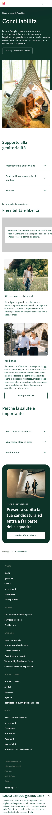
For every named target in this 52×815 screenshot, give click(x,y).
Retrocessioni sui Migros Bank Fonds (21, 702)
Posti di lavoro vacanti (14, 656)
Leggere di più (26, 812)
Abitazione (9, 733)
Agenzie (8, 697)
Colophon (8, 771)
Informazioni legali (12, 766)
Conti (7, 573)
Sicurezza (8, 692)
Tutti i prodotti (11, 599)
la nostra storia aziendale (16, 645)
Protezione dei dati (12, 761)
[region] (26, 804)
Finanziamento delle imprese (18, 614)
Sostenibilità (10, 744)
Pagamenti (9, 739)
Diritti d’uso (9, 776)
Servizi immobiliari (13, 619)
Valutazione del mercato (15, 717)
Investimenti (10, 589)
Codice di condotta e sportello (18, 666)
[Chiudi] (49, 796)
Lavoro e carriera (12, 650)
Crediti (7, 583)
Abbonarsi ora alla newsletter (18, 749)
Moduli (7, 686)
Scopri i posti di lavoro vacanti (17, 51)
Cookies (7, 781)
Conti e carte (10, 625)
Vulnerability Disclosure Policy (18, 661)
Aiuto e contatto (12, 681)
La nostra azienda (12, 640)
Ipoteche (8, 578)
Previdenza (9, 594)
